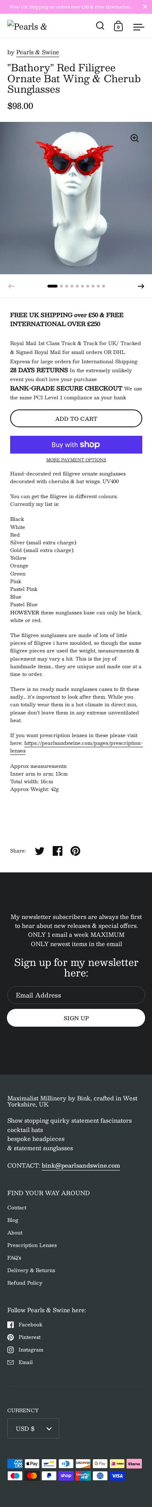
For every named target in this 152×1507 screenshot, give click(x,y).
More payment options (76, 460)
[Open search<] (100, 25)
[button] (141, 286)
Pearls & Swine (37, 52)
